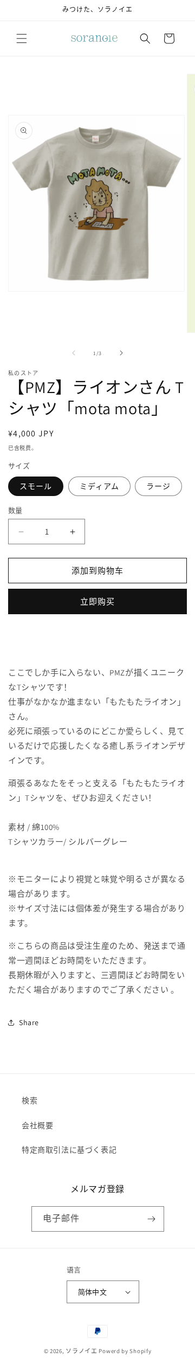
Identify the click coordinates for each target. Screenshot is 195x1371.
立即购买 (97, 601)
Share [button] (29, 1022)
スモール (36, 486)
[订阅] (152, 1219)
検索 (29, 1100)
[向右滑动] (121, 353)
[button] (22, 38)
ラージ (158, 486)
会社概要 (37, 1125)
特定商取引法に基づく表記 (69, 1150)
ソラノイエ (82, 1351)
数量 (15, 510)
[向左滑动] (74, 353)
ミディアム (99, 486)
